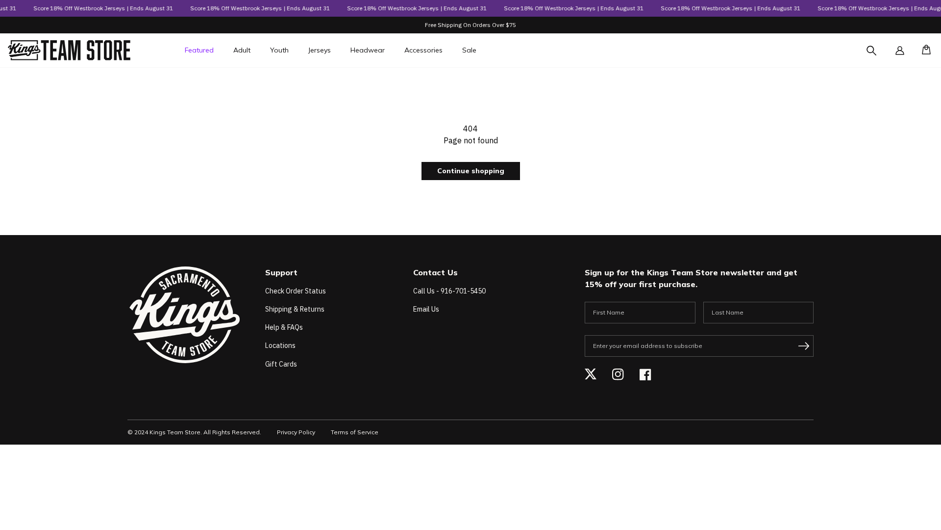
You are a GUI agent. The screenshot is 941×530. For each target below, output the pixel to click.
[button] (923, 50)
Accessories (423, 50)
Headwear (367, 50)
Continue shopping (470, 170)
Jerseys (319, 50)
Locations (280, 345)
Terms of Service (354, 432)
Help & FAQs (284, 327)
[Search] (880, 56)
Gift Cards (281, 364)
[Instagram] (618, 374)
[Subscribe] (804, 346)
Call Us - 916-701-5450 (449, 291)
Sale (469, 50)
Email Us (426, 309)
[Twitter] (590, 374)
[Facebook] (645, 374)
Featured (199, 50)
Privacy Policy (296, 432)
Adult (241, 50)
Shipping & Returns (294, 309)
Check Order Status (295, 291)
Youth (279, 50)
